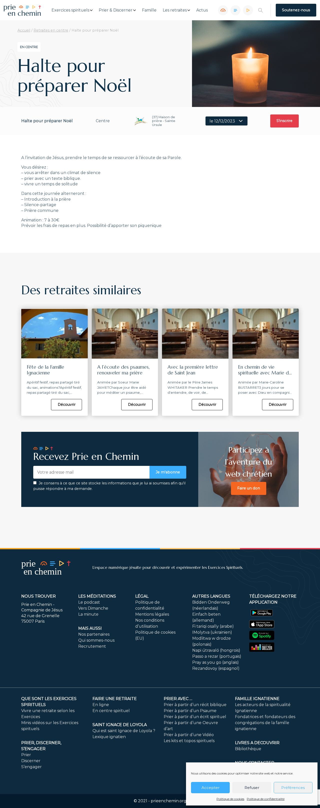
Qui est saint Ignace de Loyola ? (123, 730)
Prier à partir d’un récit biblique (195, 704)
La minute (88, 614)
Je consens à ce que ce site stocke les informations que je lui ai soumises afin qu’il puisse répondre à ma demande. (109, 486)
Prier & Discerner (115, 10)
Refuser (251, 787)
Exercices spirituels (70, 10)
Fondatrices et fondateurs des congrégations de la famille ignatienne (265, 722)
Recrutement (92, 646)
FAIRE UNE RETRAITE (114, 698)
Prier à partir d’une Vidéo (189, 734)
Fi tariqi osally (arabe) (213, 626)
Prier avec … (178, 698)
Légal (141, 596)
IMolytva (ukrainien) (212, 632)
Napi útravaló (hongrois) (216, 650)
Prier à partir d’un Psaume (190, 710)
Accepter (211, 787)
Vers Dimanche (93, 608)
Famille (149, 10)
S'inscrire (284, 120)
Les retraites (175, 10)
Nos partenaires (94, 634)
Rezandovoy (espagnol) (216, 668)
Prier (26, 754)
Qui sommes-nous (96, 640)
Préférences (293, 787)
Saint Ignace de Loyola (119, 724)
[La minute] (248, 10)
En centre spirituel (111, 710)
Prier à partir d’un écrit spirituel (195, 716)
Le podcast (89, 602)
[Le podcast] (223, 10)
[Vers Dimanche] (235, 10)
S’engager (31, 766)
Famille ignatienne (257, 698)
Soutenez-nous (296, 10)
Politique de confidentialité (265, 799)
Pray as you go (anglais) (215, 662)
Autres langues (211, 596)
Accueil (24, 30)
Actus (202, 10)
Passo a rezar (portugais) (216, 656)
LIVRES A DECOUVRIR (257, 742)
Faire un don (248, 488)
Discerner (30, 760)
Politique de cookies (230, 799)
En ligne (100, 704)
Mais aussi (90, 628)
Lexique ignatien (109, 736)
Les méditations (97, 596)
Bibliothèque (248, 748)
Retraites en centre (51, 30)
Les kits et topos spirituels (189, 740)
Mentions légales (152, 614)
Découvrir (67, 404)
